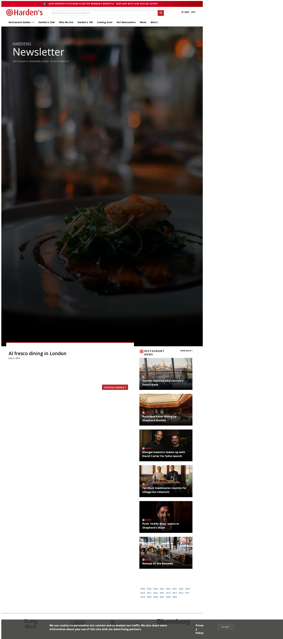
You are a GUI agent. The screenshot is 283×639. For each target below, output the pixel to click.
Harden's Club (46, 22)
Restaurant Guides (20, 22)
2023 (162, 588)
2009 (149, 597)
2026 (142, 588)
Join (193, 11)
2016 (155, 592)
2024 (155, 588)
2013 (174, 592)
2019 (187, 588)
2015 (162, 592)
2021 (174, 588)
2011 (187, 592)
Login (186, 11)
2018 (142, 592)
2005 (174, 597)
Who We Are (66, 22)
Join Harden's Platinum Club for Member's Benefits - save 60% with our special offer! (103, 3)
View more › (186, 350)
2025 (149, 588)
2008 (155, 597)
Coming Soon (104, 22)
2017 (149, 592)
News (143, 22)
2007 (162, 597)
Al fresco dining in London (37, 353)
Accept (225, 626)
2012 (181, 592)
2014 (168, 592)
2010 (142, 597)
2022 (168, 588)
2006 (168, 597)
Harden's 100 (85, 22)
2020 (181, 588)
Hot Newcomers (126, 22)
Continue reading (114, 387)
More (154, 22)
